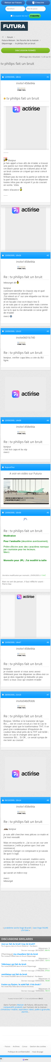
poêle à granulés (42, 1009)
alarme (24, 1011)
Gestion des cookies (38, 1046)
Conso (24, 1046)
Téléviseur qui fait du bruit (13, 964)
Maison (20, 1004)
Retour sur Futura (13, 2)
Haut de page (37, 1052)
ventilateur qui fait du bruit (14, 974)
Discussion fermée (25, 50)
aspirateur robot (26, 1009)
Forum (10, 37)
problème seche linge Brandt (17, 927)
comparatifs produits (13, 1007)
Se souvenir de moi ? (20, 16)
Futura (7, 1046)
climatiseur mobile (9, 1009)
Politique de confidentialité (19, 1052)
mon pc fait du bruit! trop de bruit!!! (18, 944)
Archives (16, 1046)
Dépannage (7, 43)
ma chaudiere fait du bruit (25, 954)
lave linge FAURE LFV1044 (34, 928)
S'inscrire (38, 2)
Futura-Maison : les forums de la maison (20, 40)
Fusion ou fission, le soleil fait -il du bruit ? (21, 984)
